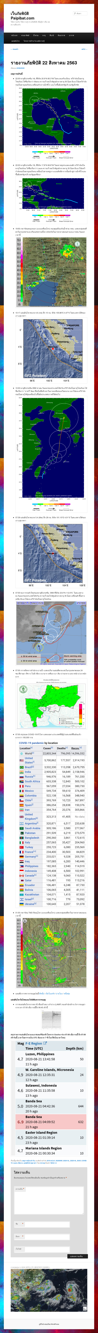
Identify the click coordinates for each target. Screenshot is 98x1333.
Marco (20, 1163)
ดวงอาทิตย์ (25, 35)
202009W (59, 1160)
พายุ (44, 35)
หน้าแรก (14, 35)
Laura (15, 1163)
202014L (73, 1160)
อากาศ (71, 35)
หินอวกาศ (61, 35)
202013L (66, 1160)
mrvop (42, 1163)
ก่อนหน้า (14, 49)
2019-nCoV (51, 1160)
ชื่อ (19, 1224)
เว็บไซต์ (18, 1249)
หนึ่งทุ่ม (67, 993)
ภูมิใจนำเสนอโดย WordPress (49, 1324)
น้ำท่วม (36, 35)
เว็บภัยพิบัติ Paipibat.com (22, 16)
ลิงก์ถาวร (54, 1163)
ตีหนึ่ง (42, 993)
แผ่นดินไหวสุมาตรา (30, 1163)
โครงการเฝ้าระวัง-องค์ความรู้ (34, 41)
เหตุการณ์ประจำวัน (28, 1160)
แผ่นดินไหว (15, 41)
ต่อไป (84, 49)
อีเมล (19, 1236)
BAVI (79, 1160)
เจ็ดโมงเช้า (50, 993)
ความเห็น (20, 1189)
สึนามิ (52, 35)
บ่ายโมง (59, 993)
